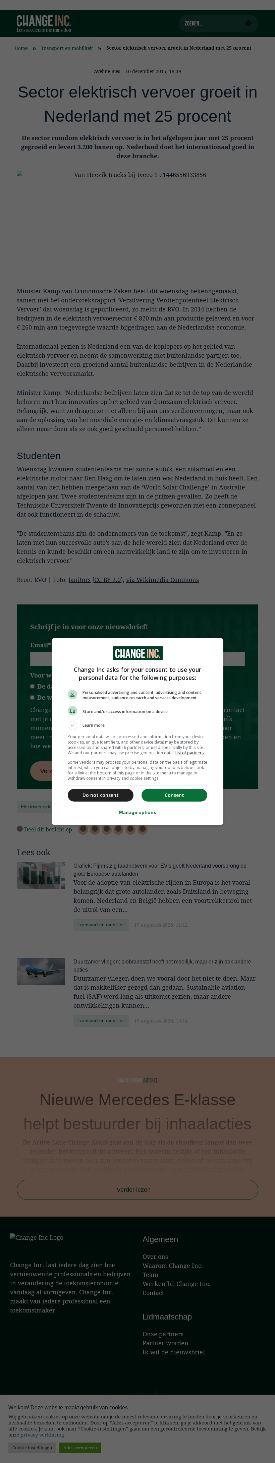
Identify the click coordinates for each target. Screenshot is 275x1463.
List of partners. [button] (190, 753)
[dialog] (137, 731)
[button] (137, 725)
